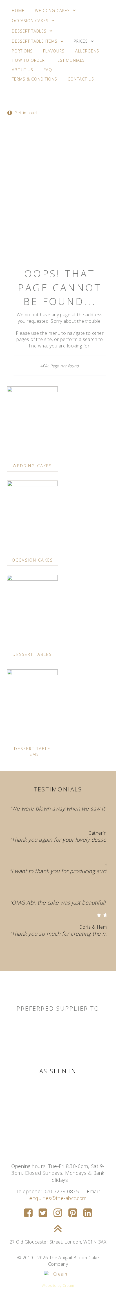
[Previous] (20, 883)
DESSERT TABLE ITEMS (32, 751)
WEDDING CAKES (32, 465)
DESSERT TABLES (32, 654)
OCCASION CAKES (32, 560)
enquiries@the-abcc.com (58, 1198)
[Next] (96, 883)
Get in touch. (26, 112)
